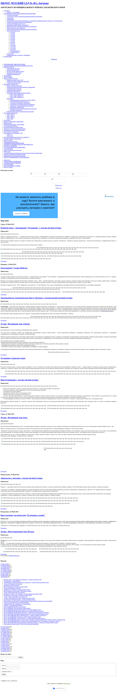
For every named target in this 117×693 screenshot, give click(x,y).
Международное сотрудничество (16, 28)
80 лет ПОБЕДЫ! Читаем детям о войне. (15, 606)
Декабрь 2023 (6, 649)
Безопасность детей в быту (14, 73)
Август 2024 (5, 638)
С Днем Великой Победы (11, 126)
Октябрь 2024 (6, 635)
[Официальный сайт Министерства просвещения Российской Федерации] (58, 185)
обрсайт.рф (66, 683)
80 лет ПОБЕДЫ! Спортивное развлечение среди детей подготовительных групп (26, 614)
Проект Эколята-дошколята (14, 85)
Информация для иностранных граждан (15, 156)
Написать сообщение (21, 213)
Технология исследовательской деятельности (22, 104)
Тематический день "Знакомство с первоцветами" (17, 604)
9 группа (12, 43)
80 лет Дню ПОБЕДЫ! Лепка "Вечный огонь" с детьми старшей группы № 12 (25, 615)
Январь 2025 (5, 631)
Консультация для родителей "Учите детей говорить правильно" (21, 624)
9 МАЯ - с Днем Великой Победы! (13, 605)
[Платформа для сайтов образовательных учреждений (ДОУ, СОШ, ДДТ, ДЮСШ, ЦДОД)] (58, 691)
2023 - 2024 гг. (11, 116)
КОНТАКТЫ (7, 75)
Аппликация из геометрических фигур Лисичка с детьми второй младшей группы (36, 298)
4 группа (12, 36)
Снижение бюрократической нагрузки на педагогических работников (23, 153)
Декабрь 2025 (6, 567)
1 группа (12, 32)
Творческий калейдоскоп (10, 113)
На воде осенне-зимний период (15, 71)
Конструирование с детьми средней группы (19, 380)
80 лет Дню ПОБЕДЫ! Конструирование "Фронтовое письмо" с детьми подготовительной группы (31, 622)
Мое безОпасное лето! (13, 70)
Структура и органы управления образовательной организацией (24, 16)
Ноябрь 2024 (5, 634)
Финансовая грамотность (11, 141)
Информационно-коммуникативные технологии (23, 108)
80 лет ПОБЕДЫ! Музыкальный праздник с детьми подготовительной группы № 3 (26, 612)
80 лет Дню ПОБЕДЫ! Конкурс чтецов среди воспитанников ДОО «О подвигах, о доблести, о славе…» (32, 621)
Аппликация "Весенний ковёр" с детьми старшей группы (19, 599)
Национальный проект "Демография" (14, 124)
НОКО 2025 (7, 151)
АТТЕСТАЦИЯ (8, 77)
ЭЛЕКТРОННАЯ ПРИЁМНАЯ (12, 161)
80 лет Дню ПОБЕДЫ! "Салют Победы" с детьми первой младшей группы (24, 618)
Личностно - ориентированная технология (21, 106)
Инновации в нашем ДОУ (11, 84)
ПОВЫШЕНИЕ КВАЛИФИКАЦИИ (14, 143)
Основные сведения (12, 15)
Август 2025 (5, 572)
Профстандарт (8, 123)
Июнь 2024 (5, 641)
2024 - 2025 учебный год (17, 97)
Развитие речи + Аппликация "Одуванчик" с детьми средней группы (31, 228)
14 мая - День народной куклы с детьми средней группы (19, 598)
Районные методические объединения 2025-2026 (20, 111)
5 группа (12, 38)
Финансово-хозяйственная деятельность (18, 25)
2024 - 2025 (10, 136)
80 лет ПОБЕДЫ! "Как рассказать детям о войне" (17, 608)
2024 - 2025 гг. (11, 117)
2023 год (9, 134)
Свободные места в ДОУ (13, 83)
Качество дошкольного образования (13, 121)
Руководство (10, 53)
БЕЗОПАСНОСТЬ (9, 67)
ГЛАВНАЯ (7, 10)
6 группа (12, 39)
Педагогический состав (13, 31)
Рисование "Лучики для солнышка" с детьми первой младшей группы (23, 594)
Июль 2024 (5, 639)
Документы (10, 18)
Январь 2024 (5, 648)
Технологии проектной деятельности (20, 103)
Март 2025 (5, 628)
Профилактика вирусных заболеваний (14, 130)
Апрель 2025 (5, 626)
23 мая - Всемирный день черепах (15, 324)
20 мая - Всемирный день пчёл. (14, 418)
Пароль (4, 668)
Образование (10, 19)
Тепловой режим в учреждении (12, 138)
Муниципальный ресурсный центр (13, 127)
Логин (3, 665)
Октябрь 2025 (6, 569)
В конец (17, 555)
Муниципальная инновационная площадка (18, 93)
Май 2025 (5, 577)
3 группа (12, 35)
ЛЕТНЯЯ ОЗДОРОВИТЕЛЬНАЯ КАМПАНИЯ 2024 (18, 144)
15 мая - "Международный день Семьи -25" (15, 596)
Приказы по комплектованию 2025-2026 (18, 81)
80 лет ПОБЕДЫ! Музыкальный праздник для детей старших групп (22, 609)
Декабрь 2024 (6, 632)
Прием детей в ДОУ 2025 (11, 78)
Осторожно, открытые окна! (13, 358)
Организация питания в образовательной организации (22, 29)
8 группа (12, 42)
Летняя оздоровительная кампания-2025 (15, 154)
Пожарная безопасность (13, 74)
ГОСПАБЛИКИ (8, 148)
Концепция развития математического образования (21, 87)
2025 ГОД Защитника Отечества (12, 150)
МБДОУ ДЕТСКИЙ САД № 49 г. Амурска (25, 3)
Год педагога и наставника (11, 131)
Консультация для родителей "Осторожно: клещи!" (23, 515)
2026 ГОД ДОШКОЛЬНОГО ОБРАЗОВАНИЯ (16, 157)
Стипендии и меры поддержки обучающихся (19, 22)
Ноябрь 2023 (5, 651)
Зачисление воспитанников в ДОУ (13, 133)
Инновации (10, 98)
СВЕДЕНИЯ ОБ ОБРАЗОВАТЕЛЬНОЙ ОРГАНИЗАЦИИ (19, 13)
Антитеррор (7, 120)
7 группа (12, 41)
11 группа (13, 46)
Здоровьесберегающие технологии (19, 101)
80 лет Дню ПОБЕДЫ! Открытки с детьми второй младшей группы (22, 617)
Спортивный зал (14, 52)
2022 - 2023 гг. (11, 114)
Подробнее (4, 261)
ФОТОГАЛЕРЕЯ (8, 164)
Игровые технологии (16, 110)
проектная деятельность (13, 91)
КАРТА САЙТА (8, 167)
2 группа (12, 33)
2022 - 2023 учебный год (17, 94)
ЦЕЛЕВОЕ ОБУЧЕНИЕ (10, 146)
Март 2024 (5, 645)
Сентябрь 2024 (6, 636)
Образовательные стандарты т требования (18, 55)
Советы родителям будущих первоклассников (16, 602)
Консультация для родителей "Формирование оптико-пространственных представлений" (28, 601)
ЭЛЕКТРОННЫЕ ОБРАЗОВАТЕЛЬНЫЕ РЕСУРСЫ (18, 65)
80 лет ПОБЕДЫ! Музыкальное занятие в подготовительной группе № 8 (23, 611)
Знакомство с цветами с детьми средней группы (22, 478)
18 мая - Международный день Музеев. (17, 532)
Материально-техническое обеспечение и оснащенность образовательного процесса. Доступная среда (34, 20)
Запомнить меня (6, 671)
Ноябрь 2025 (5, 568)
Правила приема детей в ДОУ (15, 80)
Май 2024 (5, 642)
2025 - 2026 (10, 118)
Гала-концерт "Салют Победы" (14, 268)
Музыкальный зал (15, 51)
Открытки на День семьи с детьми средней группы (18, 595)
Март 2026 (5, 564)
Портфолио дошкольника (17, 107)
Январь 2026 (5, 565)
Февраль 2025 (6, 629)
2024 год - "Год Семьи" (13, 12)
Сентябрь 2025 (6, 571)
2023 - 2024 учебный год (17, 95)
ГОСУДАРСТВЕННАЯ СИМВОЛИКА (14, 147)
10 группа (13, 45)
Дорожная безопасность (13, 68)
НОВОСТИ (7, 160)
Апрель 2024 (5, 644)
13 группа (13, 49)
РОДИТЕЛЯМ (8, 56)
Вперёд (13, 555)
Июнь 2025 (5, 575)
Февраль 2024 (6, 646)
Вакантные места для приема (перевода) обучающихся (22, 26)
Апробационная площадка (14, 90)
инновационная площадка (14, 88)
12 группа (13, 48)
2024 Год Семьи (8, 140)
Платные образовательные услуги (16, 23)
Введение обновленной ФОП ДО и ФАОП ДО (16, 137)
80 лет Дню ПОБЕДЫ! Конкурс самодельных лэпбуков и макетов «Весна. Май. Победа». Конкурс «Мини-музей (34, 619)
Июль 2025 (5, 574)
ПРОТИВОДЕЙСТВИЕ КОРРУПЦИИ (14, 64)
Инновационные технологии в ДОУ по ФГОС (22, 100)
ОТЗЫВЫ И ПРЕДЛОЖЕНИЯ (12, 163)
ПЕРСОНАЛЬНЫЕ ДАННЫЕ (12, 166)
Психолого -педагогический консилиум (14, 128)
